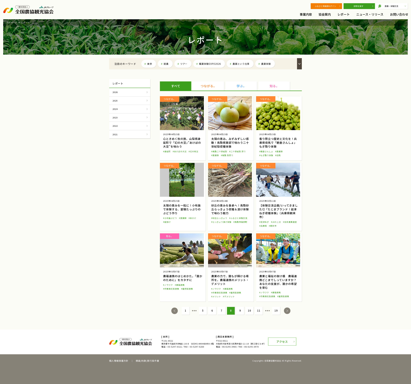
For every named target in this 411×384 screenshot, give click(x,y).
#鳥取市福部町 (240, 222)
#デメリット (229, 296)
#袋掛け (167, 222)
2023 (115, 117)
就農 (166, 63)
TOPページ (11, 22)
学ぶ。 (241, 86)
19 (276, 310)
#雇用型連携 (187, 288)
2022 (115, 125)
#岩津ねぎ (264, 222)
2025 (115, 100)
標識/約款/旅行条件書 (147, 360)
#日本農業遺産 (290, 222)
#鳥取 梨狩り (227, 155)
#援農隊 (215, 155)
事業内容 (306, 14)
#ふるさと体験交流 (238, 218)
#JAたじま (276, 222)
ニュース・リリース (369, 14)
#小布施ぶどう (170, 218)
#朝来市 (272, 225)
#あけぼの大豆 (180, 151)
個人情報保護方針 (118, 360)
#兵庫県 (263, 225)
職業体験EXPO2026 (210, 63)
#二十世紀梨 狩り (237, 151)
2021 (115, 134)
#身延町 (167, 151)
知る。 (274, 86)
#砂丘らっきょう (219, 218)
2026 (115, 92)
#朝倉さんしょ (266, 151)
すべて (175, 86)
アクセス (282, 342)
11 (258, 310)
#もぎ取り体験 (266, 155)
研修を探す (358, 6)
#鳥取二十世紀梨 (219, 151)
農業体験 (266, 63)
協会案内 (325, 14)
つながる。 (209, 86)
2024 (115, 108)
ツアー (183, 63)
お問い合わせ (399, 14)
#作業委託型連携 (171, 288)
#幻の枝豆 (193, 151)
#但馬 (278, 155)
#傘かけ (192, 218)
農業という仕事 (241, 63)
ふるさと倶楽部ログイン (325, 6)
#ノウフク (168, 284)
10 (249, 310)
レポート (343, 14)
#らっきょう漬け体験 (221, 222)
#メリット (216, 296)
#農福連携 (179, 284)
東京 (149, 63)
